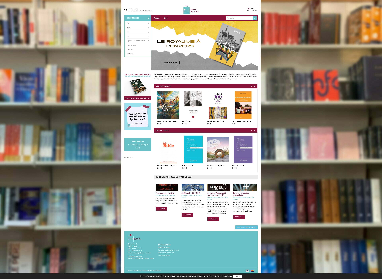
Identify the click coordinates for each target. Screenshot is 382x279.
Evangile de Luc (187, 165)
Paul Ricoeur (186, 121)
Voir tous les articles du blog (246, 227)
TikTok (137, 148)
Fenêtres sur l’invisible (165, 193)
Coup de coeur (131, 45)
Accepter (237, 276)
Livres (129, 27)
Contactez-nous (164, 255)
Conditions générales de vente (169, 250)
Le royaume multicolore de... (167, 121)
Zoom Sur (130, 49)
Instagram (145, 145)
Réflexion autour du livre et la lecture (192, 196)
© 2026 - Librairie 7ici (135, 270)
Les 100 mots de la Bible (215, 121)
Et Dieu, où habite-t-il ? (191, 193)
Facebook (134, 145)
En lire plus (161, 208)
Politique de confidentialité (222, 276)
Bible (128, 23)
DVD (128, 36)
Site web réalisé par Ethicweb (151, 270)
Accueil (157, 18)
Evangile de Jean (238, 165)
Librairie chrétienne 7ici (166, 253)
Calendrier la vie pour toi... (216, 165)
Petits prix (130, 54)
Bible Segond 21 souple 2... (166, 165)
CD (127, 32)
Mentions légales (164, 247)
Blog (166, 18)
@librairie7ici (128, 157)
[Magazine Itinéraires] (137, 86)
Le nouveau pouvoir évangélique (241, 194)
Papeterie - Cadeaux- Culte (136, 41)
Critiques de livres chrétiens (165, 195)
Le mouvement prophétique (241, 121)
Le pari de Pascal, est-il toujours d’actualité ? (216, 194)
